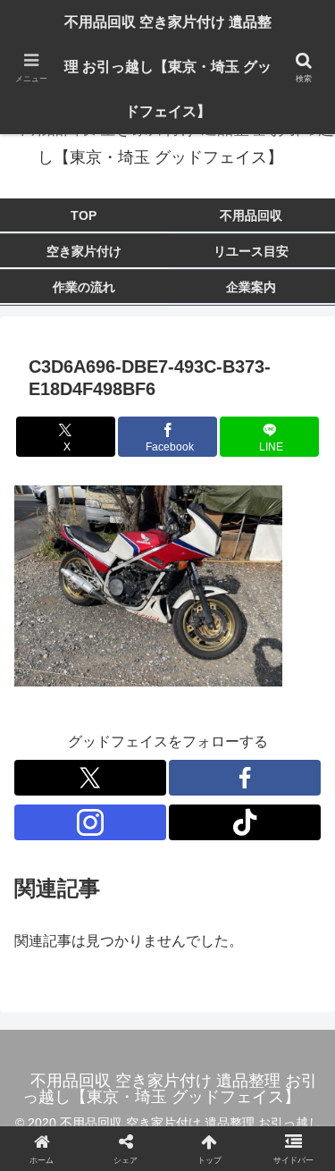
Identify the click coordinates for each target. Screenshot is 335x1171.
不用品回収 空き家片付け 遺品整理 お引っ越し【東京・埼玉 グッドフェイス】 (168, 66)
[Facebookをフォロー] (245, 778)
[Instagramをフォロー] (90, 822)
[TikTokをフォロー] (245, 822)
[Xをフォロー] (90, 778)
